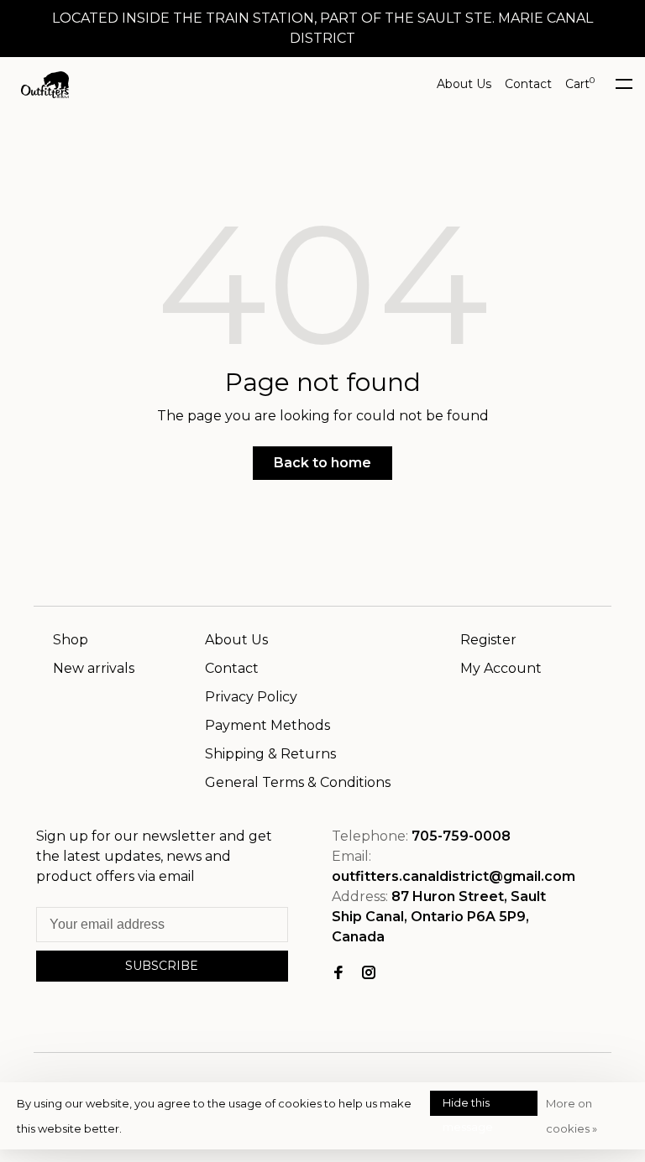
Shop (70, 640)
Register (488, 640)
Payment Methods (267, 725)
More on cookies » (571, 1116)
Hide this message (468, 1106)
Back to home (322, 463)
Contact (528, 83)
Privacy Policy (251, 697)
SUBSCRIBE (161, 965)
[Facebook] (338, 974)
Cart (580, 83)
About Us (464, 83)
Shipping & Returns (270, 754)
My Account (501, 668)
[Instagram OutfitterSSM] (368, 974)
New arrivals (93, 668)
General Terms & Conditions (298, 782)
